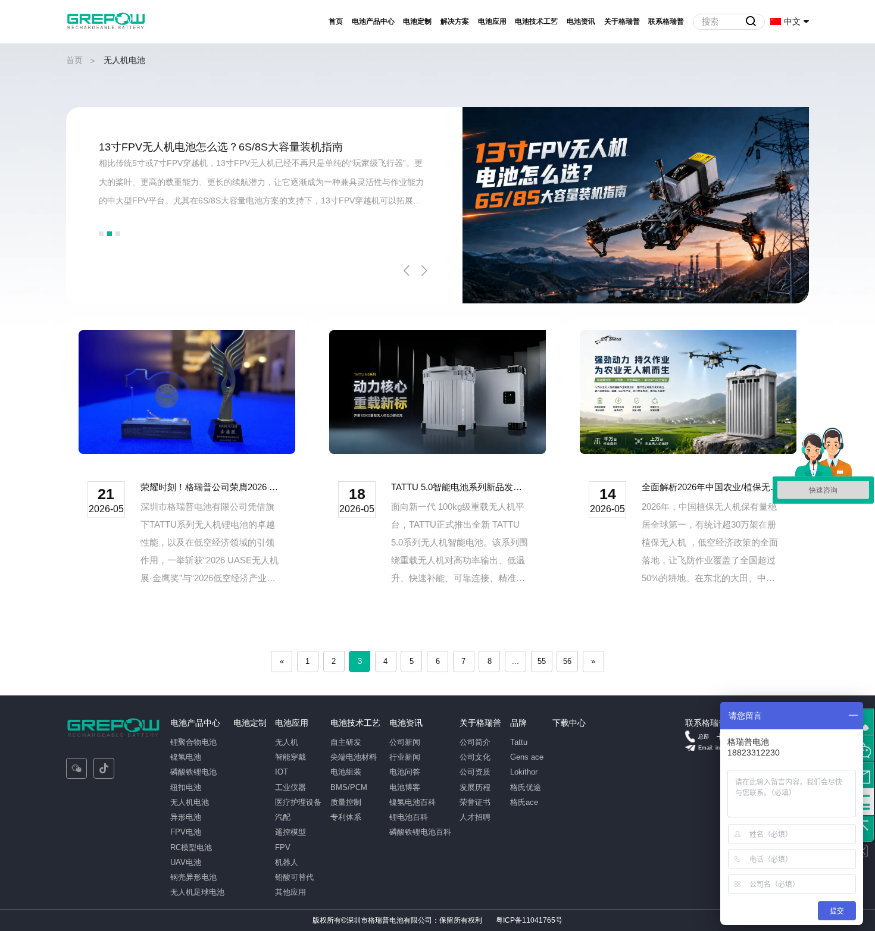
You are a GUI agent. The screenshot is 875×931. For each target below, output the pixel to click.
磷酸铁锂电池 (193, 771)
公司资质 (475, 771)
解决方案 (454, 21)
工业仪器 (290, 787)
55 (542, 661)
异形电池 (185, 817)
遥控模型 (290, 831)
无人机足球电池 (197, 892)
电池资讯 (581, 21)
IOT (281, 771)
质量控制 (345, 802)
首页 (336, 21)
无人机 (286, 742)
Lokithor (524, 771)
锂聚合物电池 (193, 742)
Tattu (518, 742)
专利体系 (345, 817)
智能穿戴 (290, 757)
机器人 (286, 862)
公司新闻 (404, 742)
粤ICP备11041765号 (529, 920)
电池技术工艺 (536, 21)
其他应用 (290, 892)
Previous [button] (407, 270)
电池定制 (417, 21)
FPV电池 (185, 831)
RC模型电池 (191, 847)
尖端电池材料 (353, 757)
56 (567, 661)
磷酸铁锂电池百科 (420, 831)
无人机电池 (189, 802)
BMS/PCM (348, 787)
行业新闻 (404, 757)
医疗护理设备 (298, 802)
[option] (437, 205)
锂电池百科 (408, 817)
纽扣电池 (185, 787)
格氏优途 (525, 787)
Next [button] (424, 270)
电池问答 (404, 771)
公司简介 (475, 742)
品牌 (518, 723)
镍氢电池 (185, 757)
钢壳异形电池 (193, 877)
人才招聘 (475, 817)
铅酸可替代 (294, 877)
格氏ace (524, 802)
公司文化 (475, 757)
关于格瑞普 (622, 21)
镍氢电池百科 (412, 802)
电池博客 (404, 787)
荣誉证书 (475, 802)
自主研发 (345, 742)
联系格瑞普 (666, 21)
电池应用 (492, 21)
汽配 (282, 817)
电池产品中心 (373, 21)
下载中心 (569, 723)
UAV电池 (185, 862)
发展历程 (475, 787)
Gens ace (526, 757)
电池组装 (345, 771)
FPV (282, 847)
